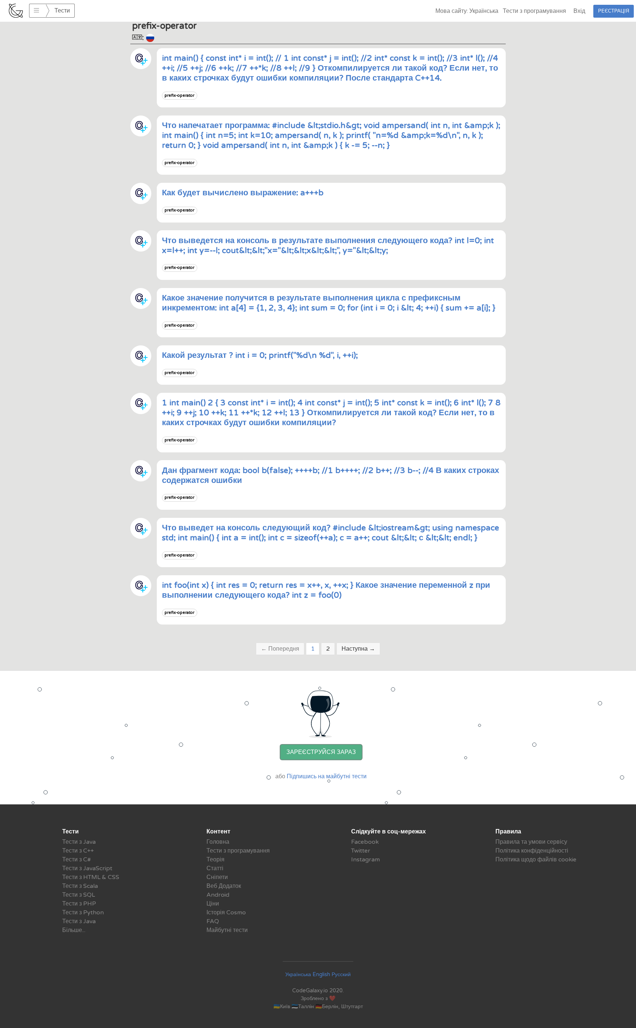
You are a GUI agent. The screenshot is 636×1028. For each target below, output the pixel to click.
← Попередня (280, 648)
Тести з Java (79, 842)
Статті (214, 868)
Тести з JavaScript (87, 868)
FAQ (212, 921)
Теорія (215, 859)
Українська (298, 974)
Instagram (365, 859)
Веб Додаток (223, 886)
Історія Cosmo (226, 912)
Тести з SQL (78, 895)
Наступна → (358, 648)
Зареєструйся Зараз (321, 752)
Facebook (365, 842)
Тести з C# (76, 859)
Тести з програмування (534, 11)
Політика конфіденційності (531, 850)
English (321, 974)
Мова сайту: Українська (466, 11)
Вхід (579, 11)
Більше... (73, 930)
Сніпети (217, 877)
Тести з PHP (79, 903)
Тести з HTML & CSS (90, 877)
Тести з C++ (78, 850)
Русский (341, 974)
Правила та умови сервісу (531, 842)
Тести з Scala (80, 886)
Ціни (212, 903)
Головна (217, 842)
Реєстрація (613, 11)
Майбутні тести (227, 930)
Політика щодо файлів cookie (535, 859)
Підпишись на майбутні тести (327, 776)
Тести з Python (83, 912)
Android (217, 895)
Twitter (360, 850)
